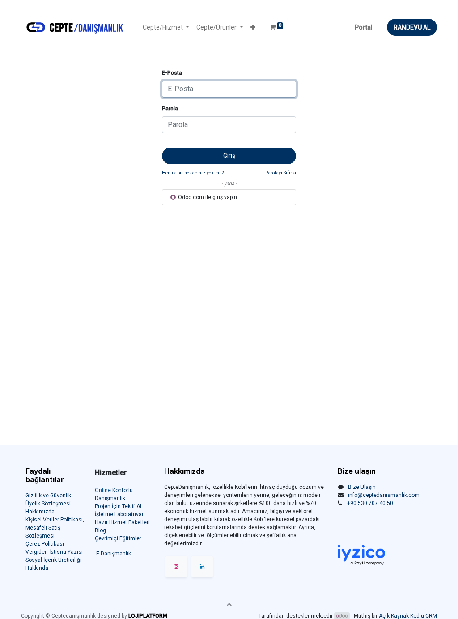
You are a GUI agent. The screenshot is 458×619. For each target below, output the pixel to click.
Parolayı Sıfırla (280, 173)
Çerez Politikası (44, 544)
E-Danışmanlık (113, 554)
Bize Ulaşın (362, 487)
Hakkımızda (40, 512)
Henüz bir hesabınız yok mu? (193, 173)
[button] (253, 27)
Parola (170, 109)
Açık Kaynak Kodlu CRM (408, 616)
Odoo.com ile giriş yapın (207, 197)
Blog (100, 530)
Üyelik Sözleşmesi (48, 503)
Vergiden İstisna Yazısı (54, 552)
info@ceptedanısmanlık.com (384, 495)
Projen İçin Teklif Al (118, 506)
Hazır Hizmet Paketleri (122, 522)
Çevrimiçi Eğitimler (118, 538)
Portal (364, 27)
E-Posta (172, 73)
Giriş (229, 155)
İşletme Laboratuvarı (120, 514)
